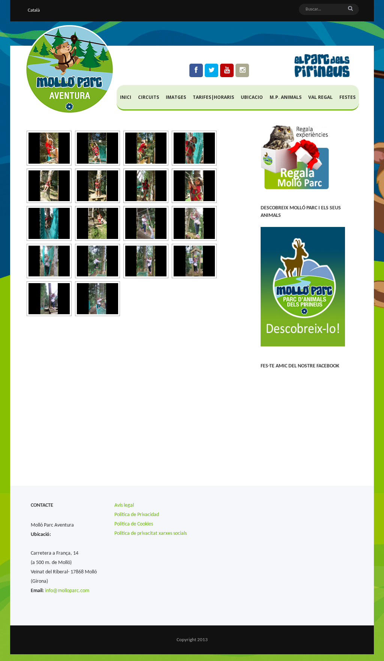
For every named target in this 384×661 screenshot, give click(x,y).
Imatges (176, 97)
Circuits (148, 97)
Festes (347, 97)
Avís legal (124, 505)
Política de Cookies (133, 524)
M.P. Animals (286, 97)
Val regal (320, 97)
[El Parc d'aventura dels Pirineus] (69, 69)
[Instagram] (242, 70)
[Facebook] (196, 70)
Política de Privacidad (136, 515)
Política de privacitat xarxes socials (150, 533)
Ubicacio (252, 97)
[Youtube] (227, 70)
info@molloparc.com (67, 591)
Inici (125, 97)
